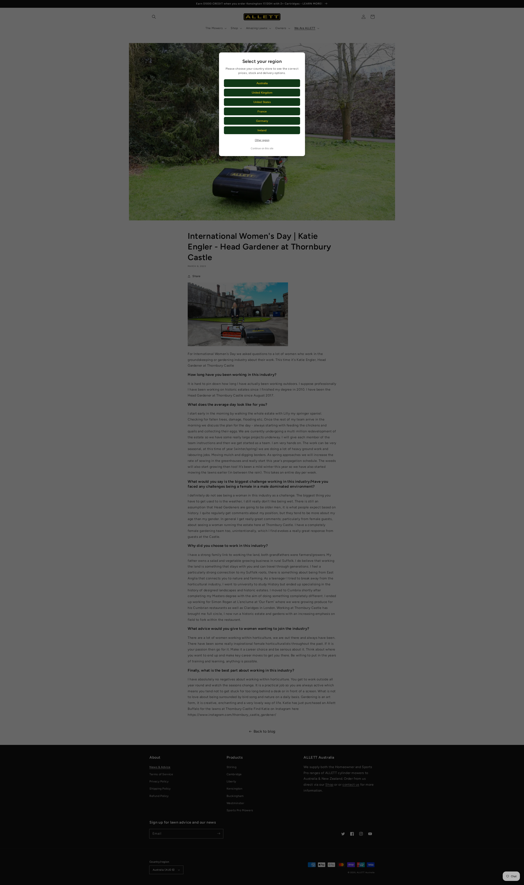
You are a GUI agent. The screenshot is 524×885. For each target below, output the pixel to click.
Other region (262, 140)
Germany (262, 120)
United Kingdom (262, 92)
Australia (262, 83)
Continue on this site (262, 148)
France (262, 111)
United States (262, 102)
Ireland (262, 130)
